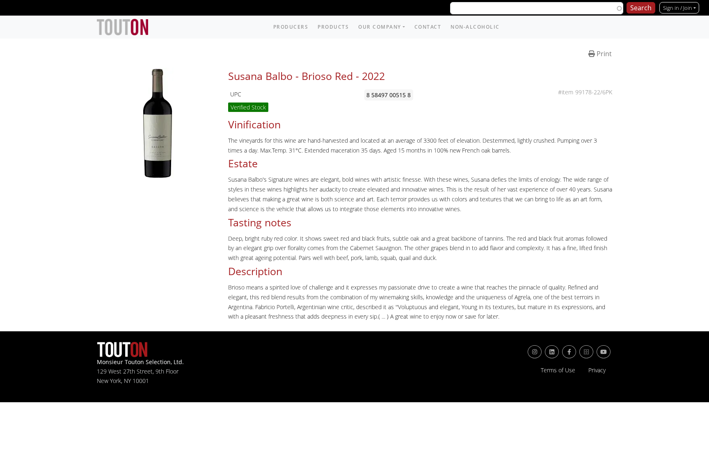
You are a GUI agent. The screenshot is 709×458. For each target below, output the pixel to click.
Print (603, 53)
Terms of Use (558, 370)
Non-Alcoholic (475, 26)
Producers (291, 26)
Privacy (597, 370)
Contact (427, 26)
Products (333, 26)
